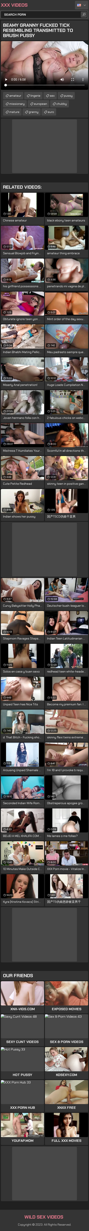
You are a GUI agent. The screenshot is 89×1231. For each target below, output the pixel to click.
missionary (17, 104)
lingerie (35, 96)
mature (14, 112)
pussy (68, 96)
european (40, 104)
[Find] (84, 15)
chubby (61, 104)
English (81, 5)
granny (33, 112)
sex (52, 96)
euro (51, 112)
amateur (15, 96)
